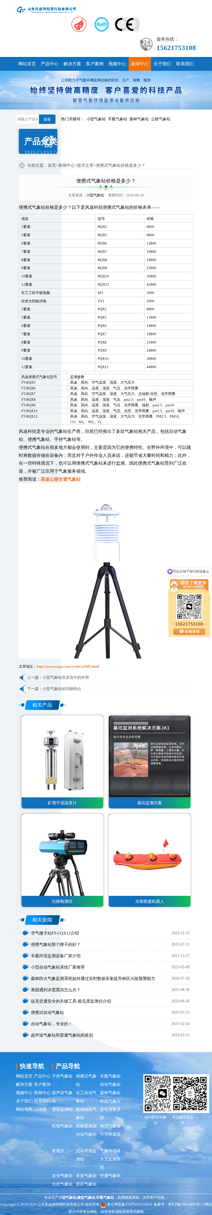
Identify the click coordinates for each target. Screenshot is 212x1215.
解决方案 (72, 63)
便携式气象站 (86, 1080)
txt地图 (40, 1109)
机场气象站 (62, 1126)
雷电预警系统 (110, 1113)
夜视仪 (58, 1151)
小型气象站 (96, 119)
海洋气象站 (110, 1126)
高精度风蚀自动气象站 (86, 1130)
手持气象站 (62, 1076)
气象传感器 (110, 1151)
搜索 (47, 119)
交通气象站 (110, 1176)
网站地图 (24, 1109)
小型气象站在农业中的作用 (66, 677)
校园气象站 (110, 1101)
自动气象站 (110, 1084)
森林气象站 (139, 119)
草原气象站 (86, 1176)
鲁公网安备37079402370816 (129, 1204)
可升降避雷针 (110, 1138)
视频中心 (117, 63)
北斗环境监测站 (86, 1155)
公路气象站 (160, 119)
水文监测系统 (110, 1163)
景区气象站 (86, 1184)
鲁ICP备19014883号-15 (186, 1204)
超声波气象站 (62, 1097)
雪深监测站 (62, 1109)
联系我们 (185, 63)
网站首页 (27, 63)
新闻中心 (140, 63)
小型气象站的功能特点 (62, 689)
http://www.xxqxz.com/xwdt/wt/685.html (68, 666)
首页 (52, 165)
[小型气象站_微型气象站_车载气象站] (46, 9)
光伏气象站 (62, 1184)
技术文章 (85, 165)
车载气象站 (117, 119)
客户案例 (95, 63)
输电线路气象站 (86, 1113)
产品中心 (50, 63)
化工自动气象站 (86, 1097)
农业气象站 (62, 1176)
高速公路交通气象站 (61, 479)
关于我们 (162, 63)
